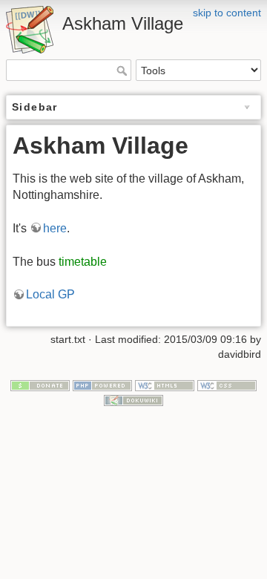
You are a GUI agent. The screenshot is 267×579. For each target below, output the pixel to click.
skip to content (227, 13)
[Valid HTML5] (164, 385)
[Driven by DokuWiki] (133, 399)
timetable (83, 261)
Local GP (50, 294)
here (55, 228)
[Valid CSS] (227, 385)
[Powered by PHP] (102, 385)
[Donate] (40, 385)
